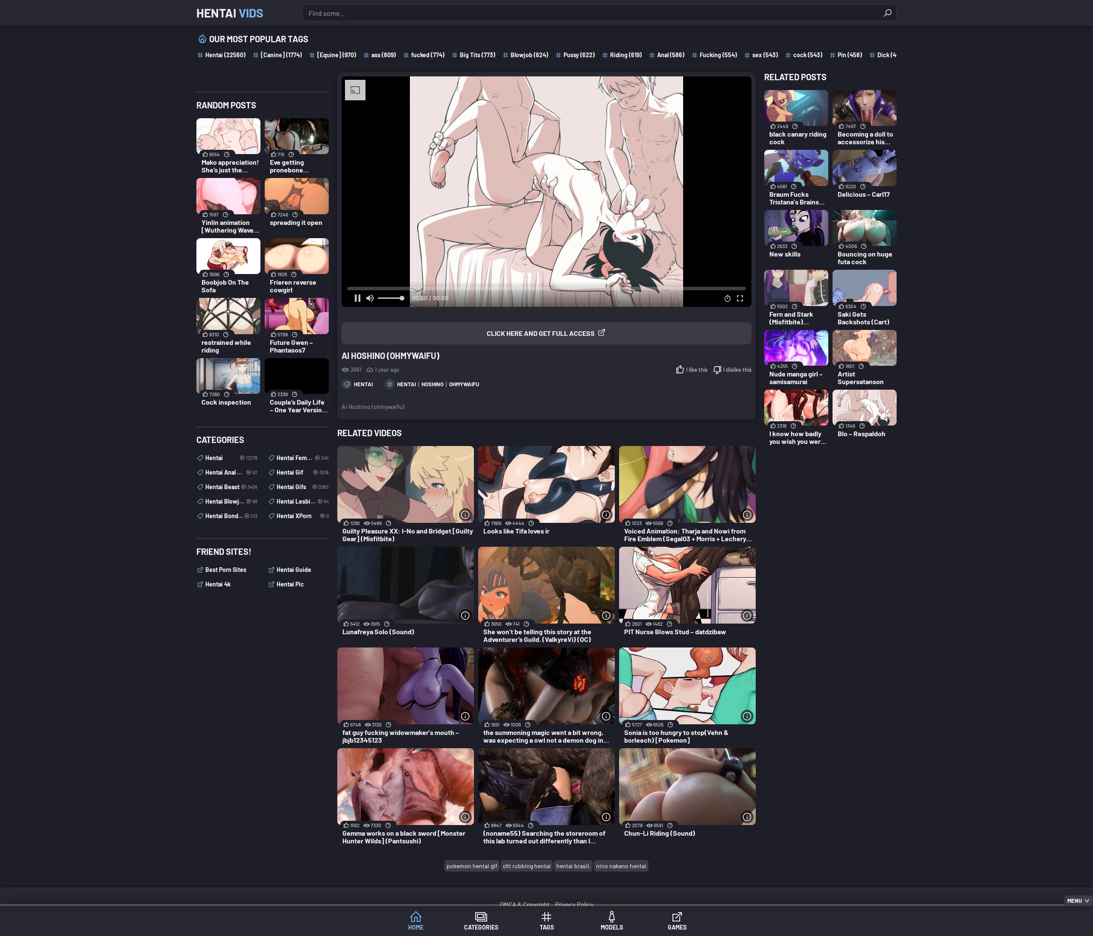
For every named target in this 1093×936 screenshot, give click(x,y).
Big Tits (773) (477, 54)
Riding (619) (626, 54)
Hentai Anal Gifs (231, 472)
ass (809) (383, 54)
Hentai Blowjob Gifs (231, 501)
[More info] (465, 514)
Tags (547, 927)
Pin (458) (850, 54)
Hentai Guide (294, 569)
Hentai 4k (218, 584)
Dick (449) (891, 54)
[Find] (887, 13)
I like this (696, 369)
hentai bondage (231, 515)
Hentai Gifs (303, 486)
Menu (1074, 900)
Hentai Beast (231, 486)
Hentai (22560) (225, 54)
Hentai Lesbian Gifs (303, 501)
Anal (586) (670, 54)
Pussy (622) (579, 54)
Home (416, 927)
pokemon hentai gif (472, 865)
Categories (481, 927)
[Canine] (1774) (281, 54)
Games (677, 927)
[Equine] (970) (336, 54)
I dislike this (737, 369)
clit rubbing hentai (527, 865)
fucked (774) (427, 54)
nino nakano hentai (621, 865)
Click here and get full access (541, 333)
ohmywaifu (464, 384)
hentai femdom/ (303, 457)
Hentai (229, 13)
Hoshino (432, 384)
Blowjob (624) (529, 54)
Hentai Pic (290, 584)
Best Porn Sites (225, 569)
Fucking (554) (718, 54)
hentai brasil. (573, 865)
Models (612, 927)
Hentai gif (303, 472)
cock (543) (807, 54)
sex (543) (765, 54)
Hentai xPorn (303, 515)
